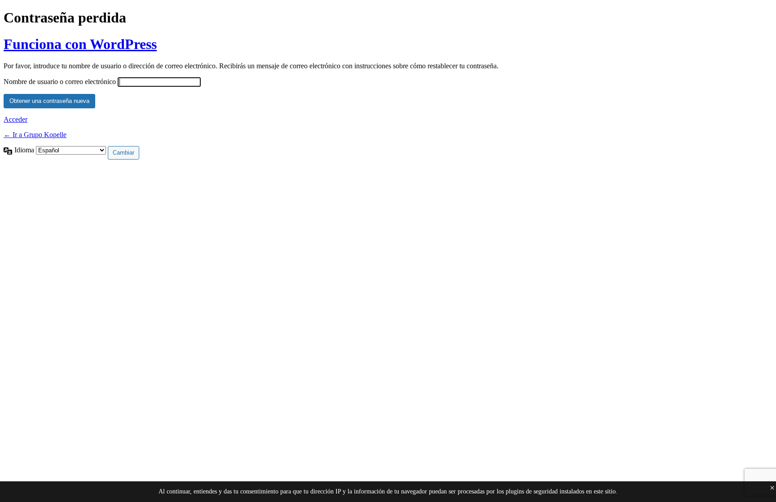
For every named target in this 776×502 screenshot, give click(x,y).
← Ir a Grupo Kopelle (35, 134)
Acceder (15, 119)
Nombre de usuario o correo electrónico (60, 81)
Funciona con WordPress (80, 44)
